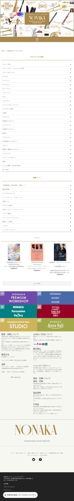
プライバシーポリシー (33, 455)
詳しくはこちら (16, 377)
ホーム (12, 453)
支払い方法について (21, 453)
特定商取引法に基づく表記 (56, 453)
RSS (41, 455)
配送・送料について (33, 453)
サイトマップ (7, 490)
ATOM (45, 455)
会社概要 (6, 483)
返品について (43, 453)
